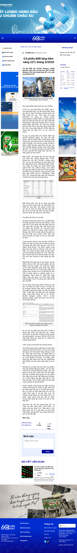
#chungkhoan (26, 425)
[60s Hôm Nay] (38, 38)
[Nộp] (60, 526)
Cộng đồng (7, 65)
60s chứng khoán (9, 60)
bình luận (49, 426)
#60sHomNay (26, 423)
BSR (24, 404)
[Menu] (2, 38)
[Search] (75, 38)
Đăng (48, 451)
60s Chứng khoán (35, 47)
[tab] (63, 65)
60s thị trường (8, 56)
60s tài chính (8, 48)
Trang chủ (23, 47)
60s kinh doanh (8, 52)
